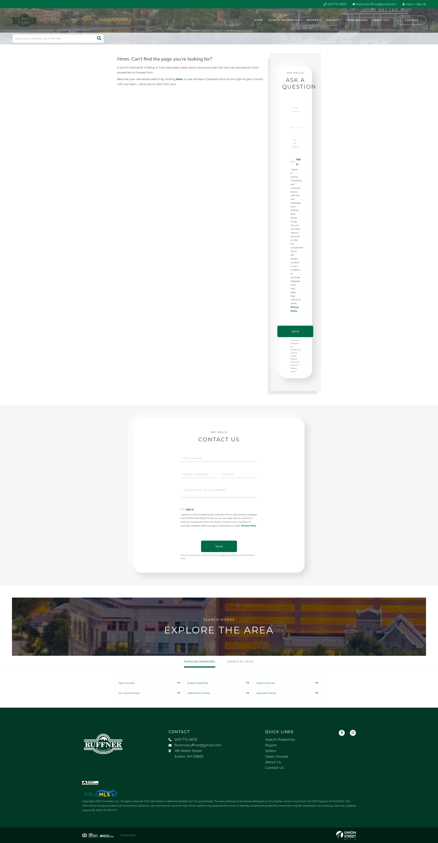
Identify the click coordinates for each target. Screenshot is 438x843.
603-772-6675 (337, 4)
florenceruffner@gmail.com (376, 4)
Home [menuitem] (258, 20)
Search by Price (240, 661)
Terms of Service (248, 555)
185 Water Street (189, 754)
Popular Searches (199, 661)
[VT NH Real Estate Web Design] (346, 835)
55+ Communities (128, 693)
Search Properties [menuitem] (283, 20)
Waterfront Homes (198, 693)
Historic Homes (265, 683)
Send (295, 331)
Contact (411, 20)
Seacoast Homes (266, 693)
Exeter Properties (197, 683)
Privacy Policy (248, 526)
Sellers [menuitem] (332, 20)
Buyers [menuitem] (313, 20)
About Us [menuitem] (380, 20)
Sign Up (421, 4)
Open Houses (126, 683)
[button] (99, 38)
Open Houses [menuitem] (357, 20)
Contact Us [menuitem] (274, 768)
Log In (409, 4)
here (179, 79)
